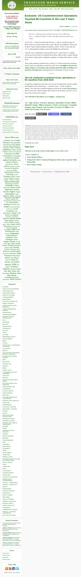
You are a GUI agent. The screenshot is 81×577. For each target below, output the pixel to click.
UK (17, 260)
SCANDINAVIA (7, 389)
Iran (18, 204)
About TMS (57, 9)
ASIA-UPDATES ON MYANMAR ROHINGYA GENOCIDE (11, 353)
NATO (18, 224)
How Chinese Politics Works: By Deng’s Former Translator (11, 83)
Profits (18, 242)
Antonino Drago (7, 542)
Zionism (18, 279)
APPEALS (5, 377)
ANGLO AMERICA (7, 339)
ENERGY (5, 350)
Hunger (18, 192)
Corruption (17, 156)
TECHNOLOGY (7, 328)
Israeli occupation (12, 210)
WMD (27, 109)
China (13, 150)
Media (12, 219)
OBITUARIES (6, 497)
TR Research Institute (8, 128)
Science (7, 249)
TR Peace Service (7, 126)
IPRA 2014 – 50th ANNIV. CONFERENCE (9, 512)
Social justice (15, 251)
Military (11, 221)
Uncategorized (6, 507)
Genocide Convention (12, 183)
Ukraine (7, 262)
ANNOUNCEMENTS (8, 297)
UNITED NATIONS (7, 393)
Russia (16, 247)
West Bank (11, 275)
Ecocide (7, 168)
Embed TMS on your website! (12, 572)
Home (30, 9)
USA (14, 264)
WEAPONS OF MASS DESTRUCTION (8, 317)
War (5, 271)
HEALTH (5, 413)
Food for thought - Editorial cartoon (12, 178)
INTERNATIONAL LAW (9, 387)
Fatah (6, 178)
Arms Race (43, 103)
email (41, 114)
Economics (15, 168)
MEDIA (4, 368)
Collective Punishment (14, 152)
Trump (12, 260)
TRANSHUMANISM (8, 440)
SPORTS (5, 486)
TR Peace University (8, 124)
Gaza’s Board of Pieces (34, 157)
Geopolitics (9, 185)
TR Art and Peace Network (10, 121)
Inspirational (8, 197)
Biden (11, 146)
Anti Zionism (7, 144)
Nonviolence (8, 226)
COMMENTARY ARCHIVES (10, 509)
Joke (16, 211)
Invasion (14, 204)
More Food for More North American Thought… (11, 524)
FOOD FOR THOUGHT (9, 491)
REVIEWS (5, 426)
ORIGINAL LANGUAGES (9, 501)
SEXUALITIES (6, 475)
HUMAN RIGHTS (7, 326)
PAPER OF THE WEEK (9, 295)
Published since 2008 (61, 172)
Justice (14, 213)
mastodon (54, 114)
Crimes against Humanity (11, 159)
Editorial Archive (7, 91)
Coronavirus (7, 156)
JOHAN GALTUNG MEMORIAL (11, 289)
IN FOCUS (5, 330)
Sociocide (6, 253)
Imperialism (10, 194)
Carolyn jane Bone (8, 523)
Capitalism (7, 150)
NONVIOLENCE (7, 312)
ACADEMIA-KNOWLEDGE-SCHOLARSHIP (10, 398)
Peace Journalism (43, 9)
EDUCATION (6, 362)
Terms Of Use (6, 555)
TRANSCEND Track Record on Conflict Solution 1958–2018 (11, 110)
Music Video (6, 224)
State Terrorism (48, 107)
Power (13, 242)
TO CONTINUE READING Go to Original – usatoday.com (45, 96)
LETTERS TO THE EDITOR (10, 477)
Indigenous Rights (8, 196)
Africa (13, 140)
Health (18, 187)
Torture (7, 260)
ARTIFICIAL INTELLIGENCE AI (11, 400)
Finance (11, 178)
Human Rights (9, 192)
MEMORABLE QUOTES (9, 337)
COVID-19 (9, 158)
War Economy (34, 109)
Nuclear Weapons (11, 228)
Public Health (15, 244)
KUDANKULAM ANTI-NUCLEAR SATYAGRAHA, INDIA (11, 459)
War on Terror (45, 109)
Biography (6, 148)
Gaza (6, 181)
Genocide (14, 181)
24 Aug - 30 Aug (12, 36)
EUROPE (5, 366)
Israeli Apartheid (15, 207)
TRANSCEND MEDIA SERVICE (49, 2)
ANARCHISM (6, 455)
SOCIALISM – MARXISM (9, 407)
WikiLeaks (6, 279)
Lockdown (15, 217)
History (16, 190)
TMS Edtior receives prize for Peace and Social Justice (10, 106)
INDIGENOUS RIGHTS (9, 418)
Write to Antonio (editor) (67, 9)
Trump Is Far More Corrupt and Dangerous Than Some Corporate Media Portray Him (52, 161)
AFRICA (5, 332)
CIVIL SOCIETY (7, 470)
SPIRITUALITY (6, 493)
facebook (66, 114)
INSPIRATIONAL (7, 489)
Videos (51, 9)
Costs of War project (69, 88)
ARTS (4, 442)
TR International (7, 119)
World (12, 279)
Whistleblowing (9, 277)
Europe (15, 174)
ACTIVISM (5, 334)
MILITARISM (6, 322)
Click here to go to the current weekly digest (39, 151)
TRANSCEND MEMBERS (9, 314)
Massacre (6, 218)
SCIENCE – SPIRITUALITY (10, 484)
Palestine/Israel (11, 235)
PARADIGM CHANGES (9, 421)
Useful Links (6, 553)
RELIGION (5, 438)
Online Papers (6, 93)
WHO (17, 277)
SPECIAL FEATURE (8, 436)
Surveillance (15, 258)
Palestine (14, 233)
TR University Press (8, 130)
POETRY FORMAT (8, 495)
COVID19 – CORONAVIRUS (10, 482)
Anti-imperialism (15, 142)
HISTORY (5, 411)
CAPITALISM (6, 402)
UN (12, 262)
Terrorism (58, 107)
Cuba (19, 160)
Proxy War (6, 244)
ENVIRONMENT (7, 405)
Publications (6, 96)
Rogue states (9, 247)
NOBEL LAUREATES (8, 303)
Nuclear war (16, 226)
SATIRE (5, 428)
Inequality (18, 196)
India (16, 194)
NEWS (4, 341)
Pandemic (9, 237)
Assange (6, 146)
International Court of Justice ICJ (12, 198)
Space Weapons (37, 107)
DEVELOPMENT (7, 452)
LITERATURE (6, 466)
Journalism (7, 213)
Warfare (13, 273)
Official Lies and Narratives (12, 230)
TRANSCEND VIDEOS (9, 293)
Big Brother (16, 146)
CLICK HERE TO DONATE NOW (12, 17)
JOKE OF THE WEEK (8, 499)
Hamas (12, 187)
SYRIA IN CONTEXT (8, 391)
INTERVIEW (6, 444)
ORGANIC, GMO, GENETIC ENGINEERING (10, 423)
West (19, 273)
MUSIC (4, 468)
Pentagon (9, 239)
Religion (11, 245)
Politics (6, 242)
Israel (6, 206)
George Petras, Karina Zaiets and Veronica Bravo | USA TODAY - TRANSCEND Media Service (51, 30)
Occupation (7, 229)
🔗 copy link (29, 118)
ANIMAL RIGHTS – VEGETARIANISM (8, 479)
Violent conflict (16, 269)
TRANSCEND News (8, 291)
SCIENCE (5, 434)
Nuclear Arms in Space (60, 105)
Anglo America (34, 103)
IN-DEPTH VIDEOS (8, 503)
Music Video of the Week (9, 515)
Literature (8, 217)
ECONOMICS (6, 448)
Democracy (9, 164)
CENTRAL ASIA (7, 364)
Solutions (12, 253)
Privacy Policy (6, 559)
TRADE (5, 450)
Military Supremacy (45, 105)
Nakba (13, 224)
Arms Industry (16, 144)
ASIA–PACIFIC (6, 348)
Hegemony (8, 189)
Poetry (16, 239)
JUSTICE (5, 343)
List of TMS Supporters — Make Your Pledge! (12, 28)
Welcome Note (6, 98)
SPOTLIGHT (6, 375)
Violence (6, 269)
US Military (14, 267)
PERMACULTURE (7, 457)
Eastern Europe (15, 166)
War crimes (12, 271)
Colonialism (8, 154)
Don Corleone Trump (34, 164)
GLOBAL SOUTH (7, 370)
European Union (9, 176)
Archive (35, 9)
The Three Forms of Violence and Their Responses (12, 529)
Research (18, 245)
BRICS (12, 148)
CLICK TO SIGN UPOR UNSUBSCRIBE (12, 47)
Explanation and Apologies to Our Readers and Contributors (12, 534)
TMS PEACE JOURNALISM (10, 301)
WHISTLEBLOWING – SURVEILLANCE (8, 416)
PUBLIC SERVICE (7, 462)
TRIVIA (4, 464)
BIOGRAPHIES (7, 299)
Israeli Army (9, 209)
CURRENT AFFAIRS (8, 473)
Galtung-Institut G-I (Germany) (11, 132)
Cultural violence (12, 162)
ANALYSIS (5, 324)
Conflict (16, 154)
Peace (16, 237)
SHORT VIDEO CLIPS (8, 505)
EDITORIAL (6, 287)
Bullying (17, 148)
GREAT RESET (7, 446)
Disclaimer (5, 557)
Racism (5, 245)
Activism (7, 140)
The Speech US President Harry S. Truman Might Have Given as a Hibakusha (12, 539)
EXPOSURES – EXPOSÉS (10, 409)
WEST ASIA (6, 395)
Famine (18, 176)
